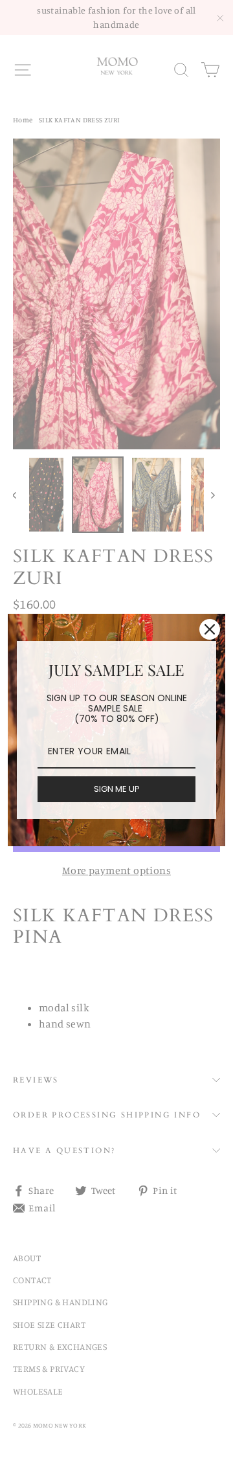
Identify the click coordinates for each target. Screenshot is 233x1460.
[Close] (209, 629)
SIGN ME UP (117, 789)
